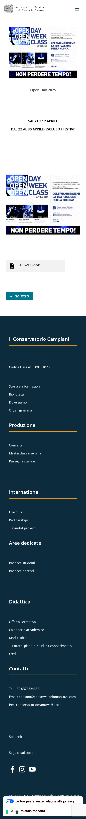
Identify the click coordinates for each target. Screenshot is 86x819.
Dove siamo (18, 402)
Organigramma (20, 410)
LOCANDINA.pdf (30, 265)
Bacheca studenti (22, 563)
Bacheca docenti (21, 571)
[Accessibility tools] (17, 812)
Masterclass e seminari (26, 453)
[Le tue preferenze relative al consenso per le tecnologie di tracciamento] (7, 812)
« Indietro (19, 296)
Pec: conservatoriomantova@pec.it (35, 705)
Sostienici (16, 737)
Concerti (15, 445)
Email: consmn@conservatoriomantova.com (42, 697)
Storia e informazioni (25, 386)
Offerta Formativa (22, 622)
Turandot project (22, 528)
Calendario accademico (26, 630)
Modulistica (17, 638)
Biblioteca (16, 394)
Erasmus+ (16, 512)
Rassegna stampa (22, 461)
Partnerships (19, 520)
